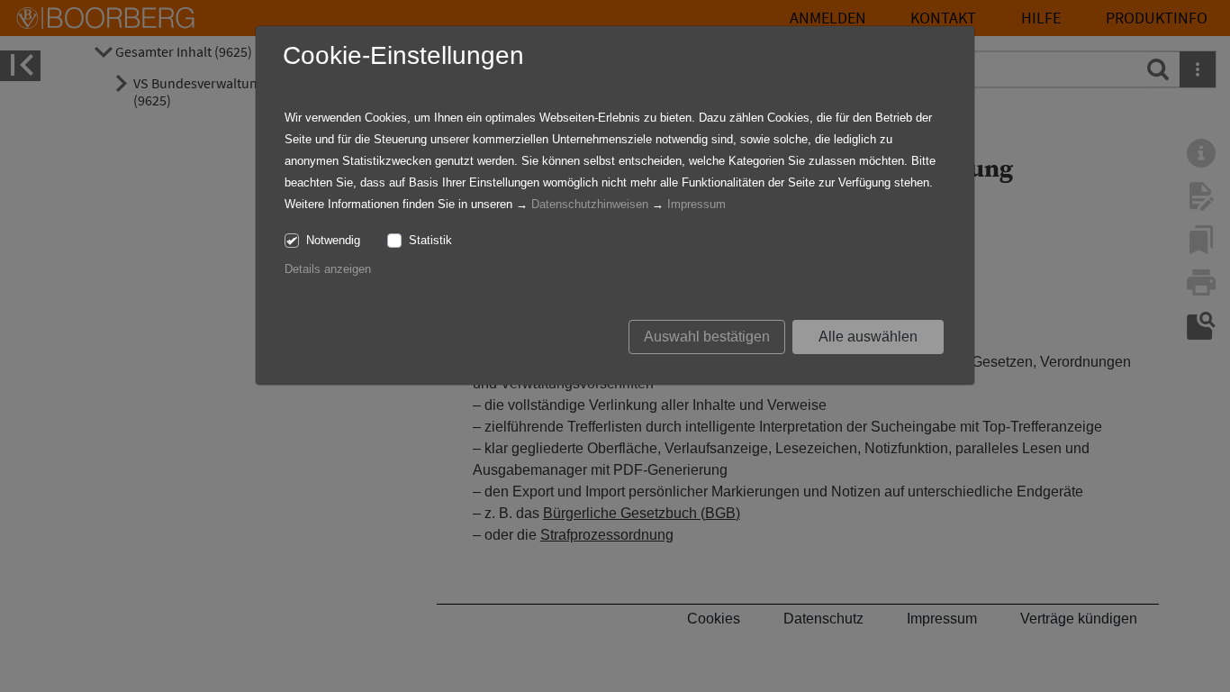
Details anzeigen (328, 269)
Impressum (696, 204)
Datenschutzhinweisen (589, 204)
